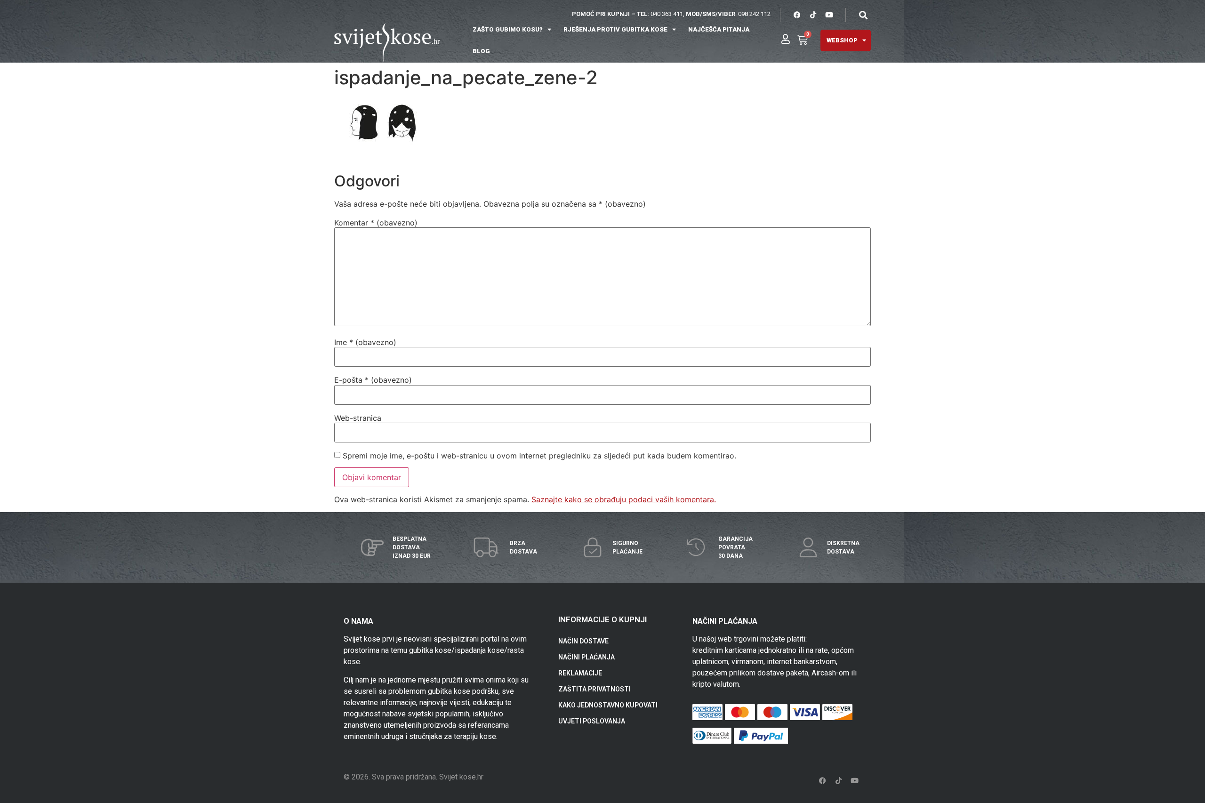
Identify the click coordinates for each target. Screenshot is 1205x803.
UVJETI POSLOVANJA (591, 721)
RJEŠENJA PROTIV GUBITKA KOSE (615, 29)
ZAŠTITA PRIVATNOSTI (594, 689)
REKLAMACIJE (580, 673)
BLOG (481, 51)
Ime (365, 342)
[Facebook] (797, 15)
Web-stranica (357, 418)
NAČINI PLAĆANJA (586, 657)
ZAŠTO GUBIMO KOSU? (508, 29)
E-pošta (373, 380)
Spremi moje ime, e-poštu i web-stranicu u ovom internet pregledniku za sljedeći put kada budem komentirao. (539, 455)
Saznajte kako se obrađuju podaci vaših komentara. (623, 499)
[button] (863, 15)
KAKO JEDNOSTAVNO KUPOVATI (608, 705)
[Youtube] (829, 15)
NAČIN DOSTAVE (583, 641)
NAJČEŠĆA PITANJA (718, 29)
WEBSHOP (842, 40)
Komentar (376, 222)
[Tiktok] (813, 15)
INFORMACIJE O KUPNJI (602, 619)
